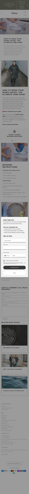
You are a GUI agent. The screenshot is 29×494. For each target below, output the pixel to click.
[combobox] (6, 255)
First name (5, 244)
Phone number (6, 252)
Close (14, 273)
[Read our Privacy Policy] (25, 263)
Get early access (14, 267)
